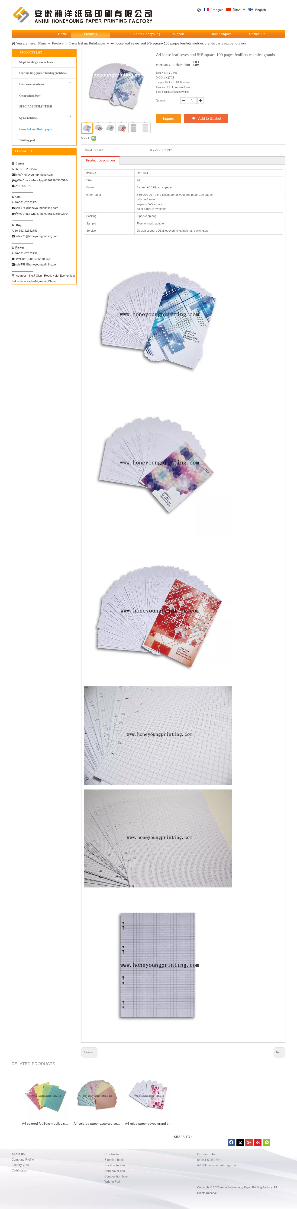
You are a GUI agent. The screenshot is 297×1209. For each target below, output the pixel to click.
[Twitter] (240, 1142)
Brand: (153, 150)
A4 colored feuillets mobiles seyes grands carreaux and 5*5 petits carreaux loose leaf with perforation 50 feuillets (45, 1123)
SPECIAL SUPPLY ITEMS (35, 106)
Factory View (20, 1165)
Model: (89, 150)
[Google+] (249, 1142)
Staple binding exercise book (36, 62)
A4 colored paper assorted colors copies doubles (97, 1123)
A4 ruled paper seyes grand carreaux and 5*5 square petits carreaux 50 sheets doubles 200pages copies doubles (148, 1123)
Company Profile (23, 1159)
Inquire (168, 118)
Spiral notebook (28, 118)
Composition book (30, 95)
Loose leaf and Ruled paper (35, 129)
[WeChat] (266, 1142)
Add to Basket (209, 118)
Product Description (100, 160)
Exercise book (114, 1160)
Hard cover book (115, 1171)
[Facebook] (231, 1142)
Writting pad (27, 140)
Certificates (20, 1170)
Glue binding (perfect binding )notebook (43, 73)
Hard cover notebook (31, 84)
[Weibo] (257, 1142)
